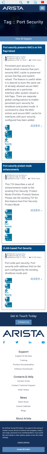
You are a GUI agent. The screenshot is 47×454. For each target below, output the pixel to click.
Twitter (17, 342)
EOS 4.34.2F (8, 156)
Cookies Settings (23, 442)
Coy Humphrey (21, 175)
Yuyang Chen (20, 254)
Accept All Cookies (23, 449)
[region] (23, 437)
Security (8, 213)
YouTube (43, 342)
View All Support (23, 39)
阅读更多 (35, 126)
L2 (6, 149)
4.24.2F (8, 219)
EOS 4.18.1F (8, 135)
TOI (6, 128)
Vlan (7, 287)
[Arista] (13, 8)
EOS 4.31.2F (8, 239)
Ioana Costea (20, 57)
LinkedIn (30, 342)
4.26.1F (8, 306)
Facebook (3, 342)
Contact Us (23, 322)
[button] (21, 2)
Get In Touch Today (23, 316)
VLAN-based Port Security (17, 248)
